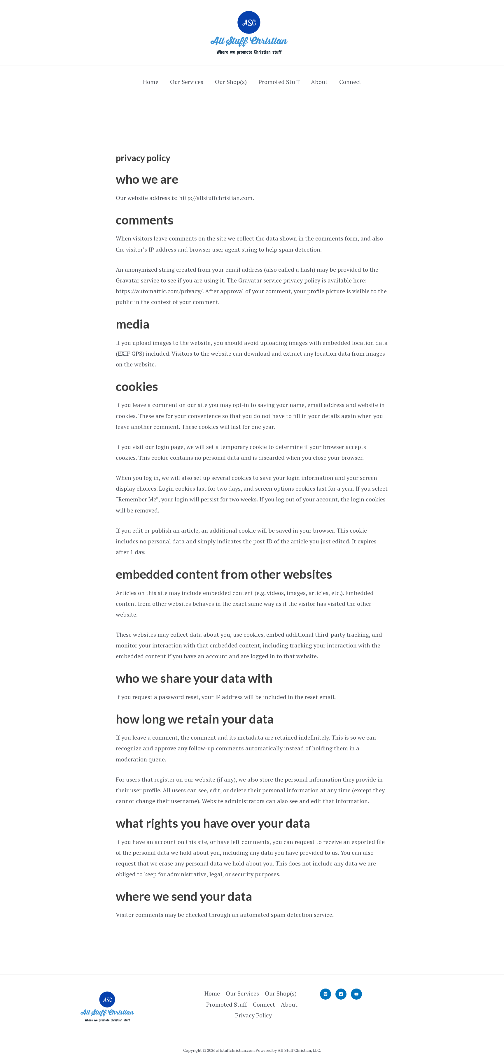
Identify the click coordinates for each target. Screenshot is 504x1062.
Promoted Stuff (278, 82)
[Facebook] (340, 994)
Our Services (186, 82)
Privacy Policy (253, 1015)
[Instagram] (325, 994)
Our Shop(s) (231, 82)
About (319, 82)
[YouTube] (356, 994)
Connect (350, 82)
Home (150, 82)
